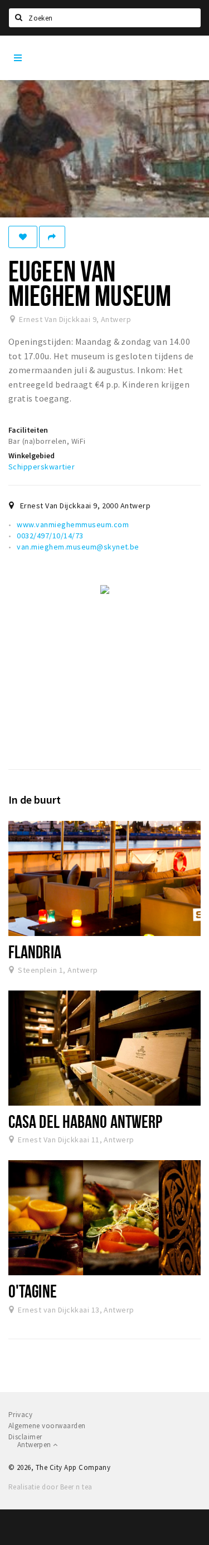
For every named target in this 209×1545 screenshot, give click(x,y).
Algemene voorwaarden (47, 1425)
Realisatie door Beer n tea (50, 1487)
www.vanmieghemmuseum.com (73, 524)
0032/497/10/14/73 (50, 536)
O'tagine (32, 1290)
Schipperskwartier (41, 467)
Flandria (34, 951)
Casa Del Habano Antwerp (85, 1121)
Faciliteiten (28, 430)
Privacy (20, 1414)
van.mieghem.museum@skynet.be (78, 547)
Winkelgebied (31, 455)
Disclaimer (25, 1437)
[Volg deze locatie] (22, 237)
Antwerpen (35, 1444)
